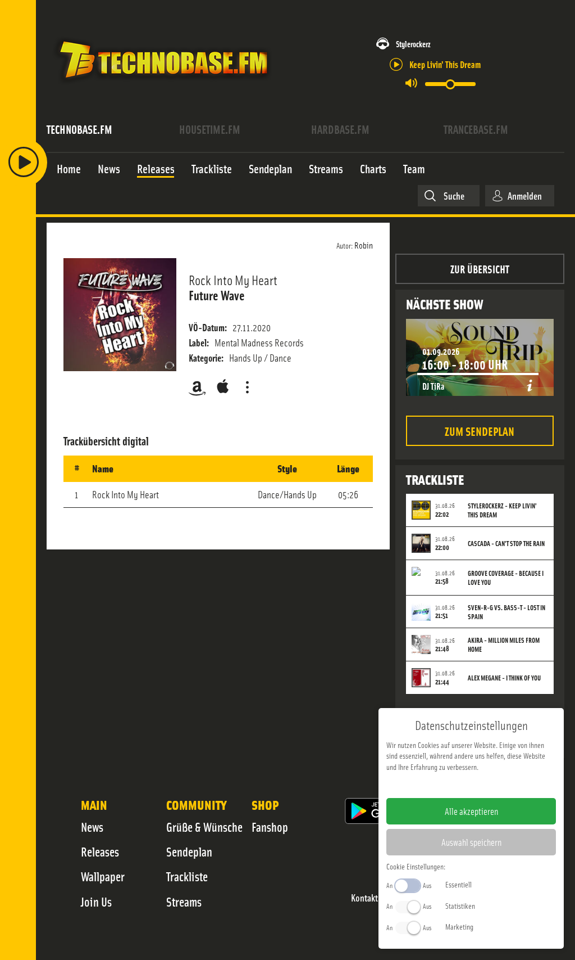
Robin (363, 244)
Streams (184, 901)
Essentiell (458, 884)
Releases (100, 851)
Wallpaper (103, 876)
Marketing (459, 926)
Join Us (96, 901)
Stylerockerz (413, 43)
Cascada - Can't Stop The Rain (506, 543)
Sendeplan (189, 851)
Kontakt (364, 898)
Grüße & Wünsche (204, 826)
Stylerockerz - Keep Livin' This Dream (502, 510)
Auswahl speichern (471, 842)
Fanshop (270, 826)
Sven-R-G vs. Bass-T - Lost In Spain (506, 612)
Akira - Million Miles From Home (504, 644)
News (92, 826)
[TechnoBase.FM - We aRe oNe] (162, 86)
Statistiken (460, 905)
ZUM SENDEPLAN (479, 430)
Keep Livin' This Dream (445, 64)
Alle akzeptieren (471, 811)
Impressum (436, 784)
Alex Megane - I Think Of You (504, 677)
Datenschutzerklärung (490, 784)
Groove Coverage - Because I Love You (506, 578)
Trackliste (187, 876)
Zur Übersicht (479, 269)
